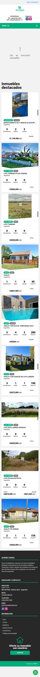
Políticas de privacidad (10, 633)
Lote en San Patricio (12, 478)
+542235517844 (16, 18)
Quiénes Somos (7, 628)
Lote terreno (9, 224)
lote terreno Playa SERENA (15, 173)
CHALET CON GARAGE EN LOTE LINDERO (19, 377)
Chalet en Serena (11, 529)
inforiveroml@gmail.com (9, 605)
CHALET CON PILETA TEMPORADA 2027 (19, 326)
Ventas (5, 622)
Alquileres (6, 625)
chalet (7, 275)
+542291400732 (15, 20)
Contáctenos (7, 630)
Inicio (4, 619)
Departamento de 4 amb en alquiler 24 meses (20, 123)
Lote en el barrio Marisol (15, 427)
